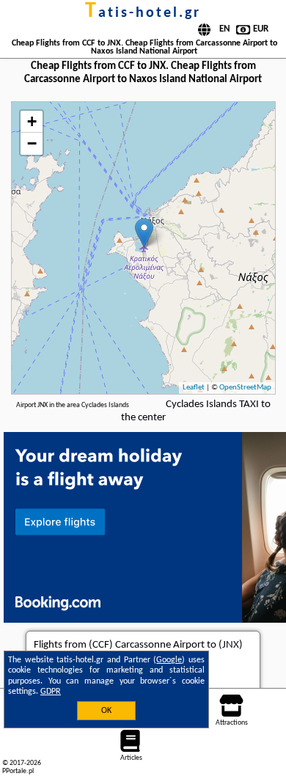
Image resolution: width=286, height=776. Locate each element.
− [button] (32, 143)
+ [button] (32, 121)
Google (169, 660)
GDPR (50, 691)
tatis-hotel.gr (143, 13)
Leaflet (194, 388)
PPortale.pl (18, 771)
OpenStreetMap (245, 388)
